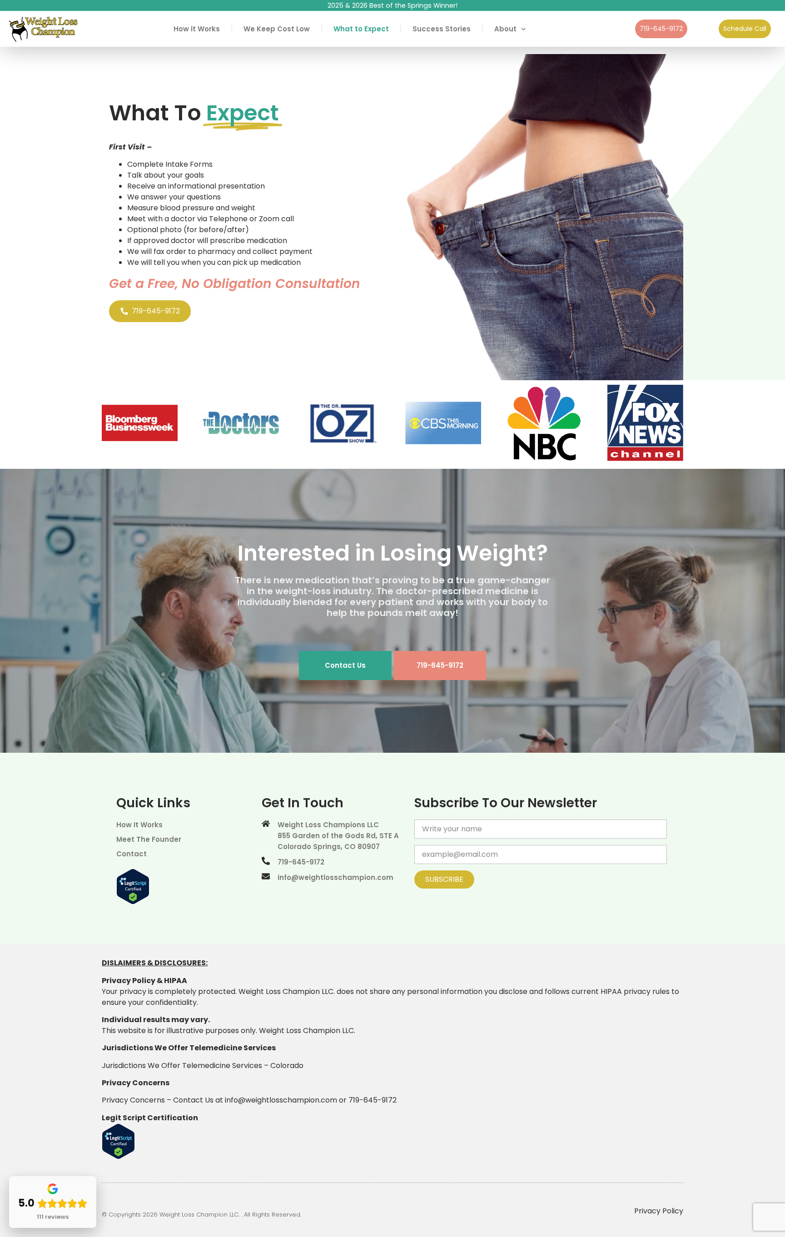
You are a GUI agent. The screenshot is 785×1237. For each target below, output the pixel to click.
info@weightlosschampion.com (281, 1100)
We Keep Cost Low (276, 29)
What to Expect (361, 29)
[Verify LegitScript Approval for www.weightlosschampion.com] (132, 902)
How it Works (197, 29)
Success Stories (441, 29)
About (505, 29)
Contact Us (345, 665)
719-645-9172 (440, 665)
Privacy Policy (658, 1211)
